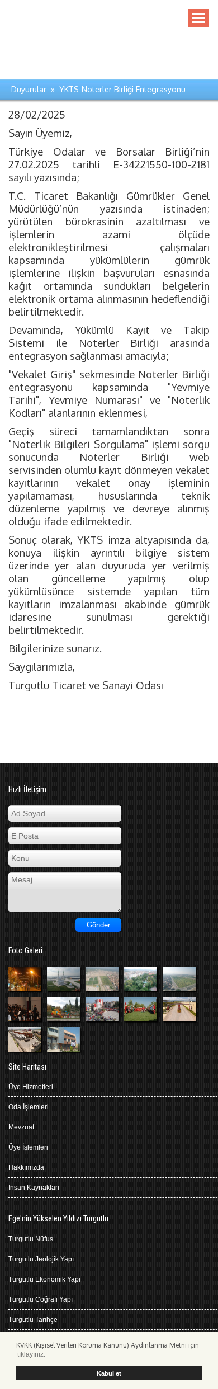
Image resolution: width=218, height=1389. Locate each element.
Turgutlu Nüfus (30, 1239)
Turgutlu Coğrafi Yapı (40, 1299)
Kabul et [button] (109, 1373)
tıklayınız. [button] (31, 1354)
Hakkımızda (26, 1167)
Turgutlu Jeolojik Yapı (41, 1259)
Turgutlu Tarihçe (33, 1320)
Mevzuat (21, 1127)
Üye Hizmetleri (30, 1087)
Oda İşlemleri (28, 1107)
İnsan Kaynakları (33, 1188)
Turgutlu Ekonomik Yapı (44, 1279)
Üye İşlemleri (28, 1147)
